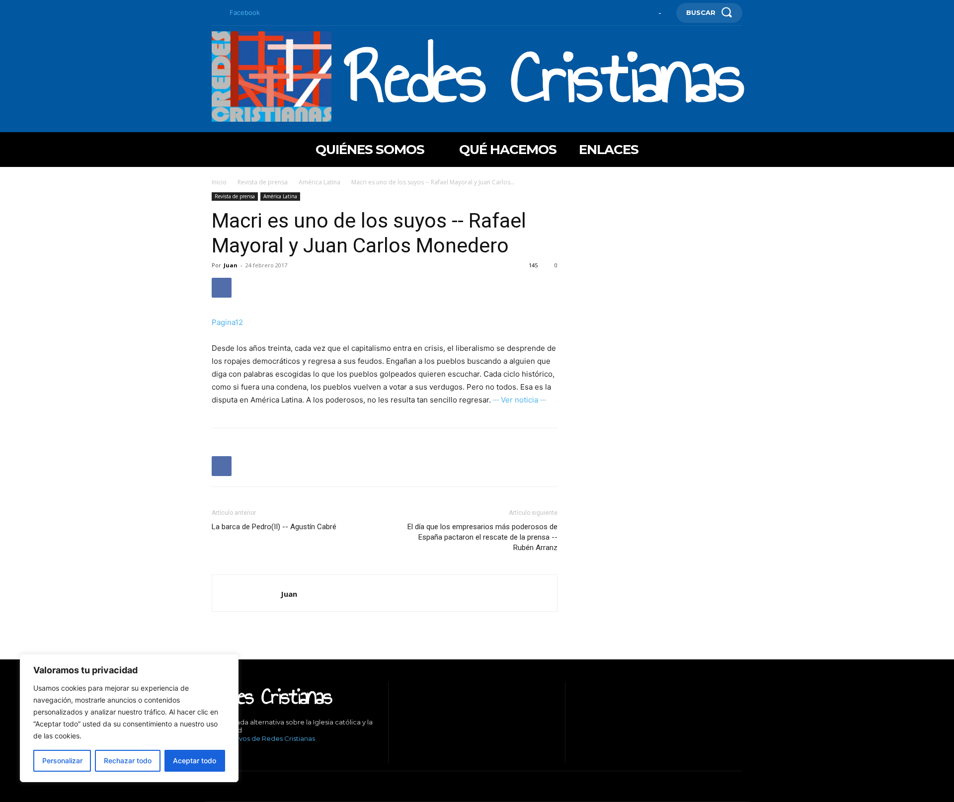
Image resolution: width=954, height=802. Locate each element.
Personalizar (62, 760)
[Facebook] (216, 13)
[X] (258, 755)
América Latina (319, 182)
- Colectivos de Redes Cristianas (263, 738)
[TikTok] (243, 755)
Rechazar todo (128, 760)
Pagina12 (227, 322)
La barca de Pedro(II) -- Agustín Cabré (274, 526)
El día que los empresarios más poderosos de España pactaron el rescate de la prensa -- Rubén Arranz (482, 537)
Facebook (245, 12)
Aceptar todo (194, 760)
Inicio (219, 182)
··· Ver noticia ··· (519, 399)
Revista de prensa (263, 182)
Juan (231, 265)
